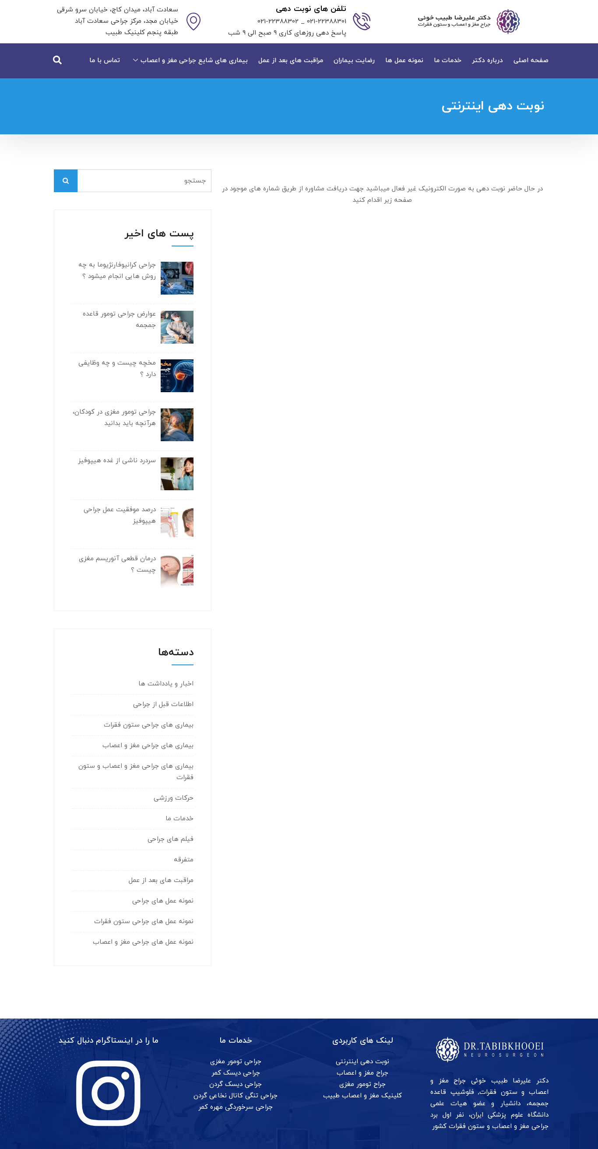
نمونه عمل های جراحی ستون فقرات (143, 921)
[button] (57, 60)
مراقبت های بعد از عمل (290, 60)
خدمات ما (447, 60)
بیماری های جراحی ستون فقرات (148, 725)
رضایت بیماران (354, 60)
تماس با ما (104, 60)
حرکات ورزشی (173, 798)
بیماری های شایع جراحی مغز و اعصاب (194, 60)
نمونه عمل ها (404, 60)
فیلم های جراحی (170, 839)
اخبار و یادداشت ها (165, 684)
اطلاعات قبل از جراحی (163, 704)
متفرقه (183, 859)
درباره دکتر (487, 60)
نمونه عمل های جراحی (162, 901)
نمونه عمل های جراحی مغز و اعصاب (143, 942)
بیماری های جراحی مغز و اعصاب (147, 745)
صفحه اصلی (531, 60)
